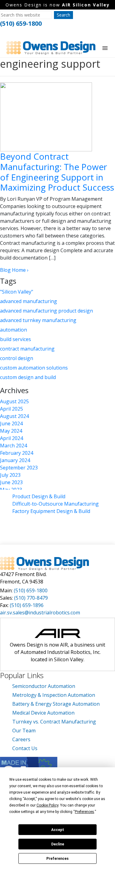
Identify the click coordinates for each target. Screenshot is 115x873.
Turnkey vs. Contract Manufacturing (54, 721)
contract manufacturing (27, 348)
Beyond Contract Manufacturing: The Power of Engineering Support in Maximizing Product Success (57, 171)
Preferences (57, 858)
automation (13, 329)
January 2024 (15, 460)
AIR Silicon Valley (86, 5)
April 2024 (11, 438)
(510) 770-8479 (31, 597)
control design (16, 358)
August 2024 (14, 416)
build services (15, 339)
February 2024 (16, 453)
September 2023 (19, 467)
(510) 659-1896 (27, 605)
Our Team (24, 730)
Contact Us (24, 748)
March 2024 (13, 445)
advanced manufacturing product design (46, 310)
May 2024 (11, 430)
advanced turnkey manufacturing (38, 320)
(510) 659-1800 (21, 23)
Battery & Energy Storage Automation (56, 703)
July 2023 (10, 475)
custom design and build (28, 377)
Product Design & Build (38, 496)
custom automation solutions (34, 367)
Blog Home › (14, 270)
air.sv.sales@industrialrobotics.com (40, 612)
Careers (21, 739)
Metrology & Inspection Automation (53, 695)
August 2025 (14, 401)
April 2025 (11, 408)
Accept (57, 830)
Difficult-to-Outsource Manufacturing (55, 503)
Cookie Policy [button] (47, 805)
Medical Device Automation (43, 712)
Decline (57, 844)
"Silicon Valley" (16, 291)
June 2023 (11, 482)
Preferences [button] (84, 812)
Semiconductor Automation (43, 686)
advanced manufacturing (28, 301)
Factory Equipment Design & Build (51, 511)
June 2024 (11, 423)
